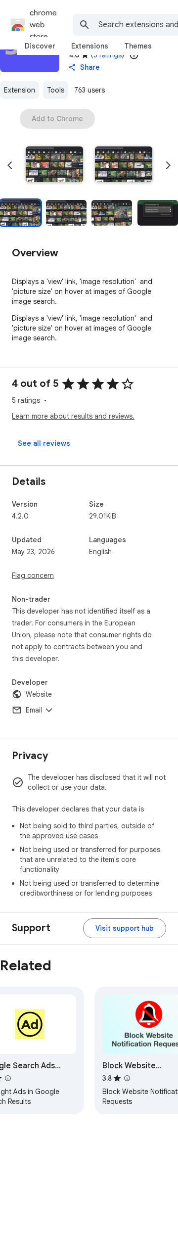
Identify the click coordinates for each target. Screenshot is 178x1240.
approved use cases (65, 835)
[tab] (40, 46)
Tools (55, 90)
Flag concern (33, 575)
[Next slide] (168, 165)
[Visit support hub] (124, 928)
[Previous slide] (10, 165)
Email (34, 710)
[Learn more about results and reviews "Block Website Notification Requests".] (127, 1078)
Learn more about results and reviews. (73, 416)
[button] (54, 165)
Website (39, 694)
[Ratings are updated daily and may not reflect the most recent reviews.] (134, 55)
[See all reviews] (44, 443)
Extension (19, 90)
